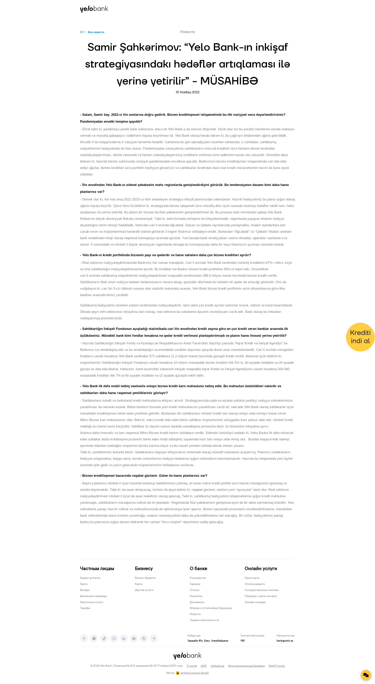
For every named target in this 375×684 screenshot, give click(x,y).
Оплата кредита (255, 584)
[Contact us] (366, 675)
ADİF (204, 666)
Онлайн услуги (261, 569)
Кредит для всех (90, 578)
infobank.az (217, 666)
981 (243, 641)
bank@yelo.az (285, 641)
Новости (195, 614)
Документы (197, 602)
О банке (198, 569)
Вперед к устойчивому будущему (211, 608)
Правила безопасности (204, 620)
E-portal (192, 666)
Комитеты (196, 596)
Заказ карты (252, 578)
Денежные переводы (93, 596)
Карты (84, 584)
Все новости (96, 32)
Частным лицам (97, 569)
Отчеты (194, 590)
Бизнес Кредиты (145, 578)
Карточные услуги (91, 602)
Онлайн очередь (255, 602)
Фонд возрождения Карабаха (246, 666)
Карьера (195, 584)
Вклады (85, 590)
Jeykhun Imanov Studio (194, 673)
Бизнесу (144, 569)
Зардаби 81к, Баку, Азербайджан (208, 641)
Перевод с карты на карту (261, 596)
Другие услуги (144, 590)
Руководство (198, 578)
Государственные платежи (262, 590)
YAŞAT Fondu (277, 666)
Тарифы (85, 608)
